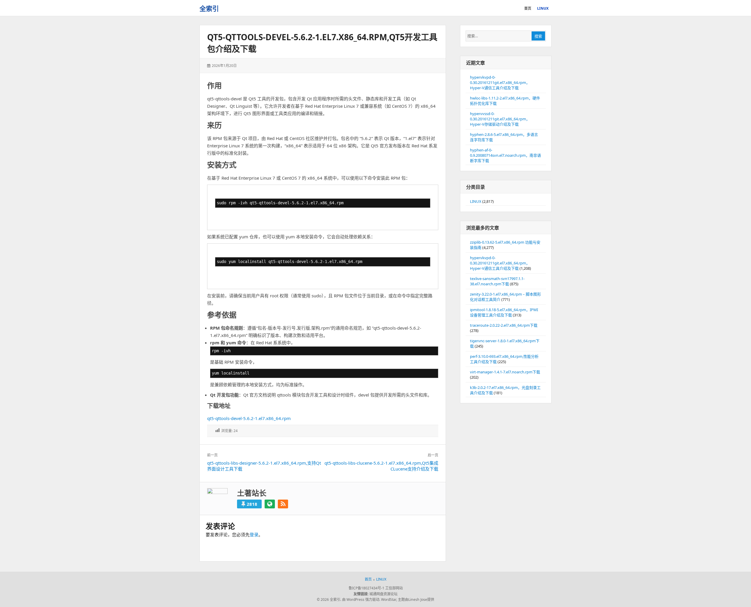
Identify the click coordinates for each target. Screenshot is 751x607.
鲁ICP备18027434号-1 (366, 588)
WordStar (388, 599)
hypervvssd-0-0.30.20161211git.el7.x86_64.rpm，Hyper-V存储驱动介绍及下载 (500, 119)
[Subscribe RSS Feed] (283, 504)
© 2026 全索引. (329, 599)
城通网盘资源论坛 (383, 593)
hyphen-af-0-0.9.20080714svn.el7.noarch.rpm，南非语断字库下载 (505, 155)
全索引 (209, 8)
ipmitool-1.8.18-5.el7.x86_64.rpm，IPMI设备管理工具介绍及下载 (504, 312)
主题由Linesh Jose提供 (416, 599)
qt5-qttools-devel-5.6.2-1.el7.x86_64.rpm (249, 418)
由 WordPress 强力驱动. (361, 599)
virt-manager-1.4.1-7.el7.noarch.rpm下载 (505, 372)
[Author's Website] (270, 504)
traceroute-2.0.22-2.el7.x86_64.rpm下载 (503, 325)
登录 (254, 534)
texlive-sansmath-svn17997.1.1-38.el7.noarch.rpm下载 (497, 281)
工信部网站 (394, 588)
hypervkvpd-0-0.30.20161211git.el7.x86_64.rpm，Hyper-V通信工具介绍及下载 (500, 82)
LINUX (475, 201)
